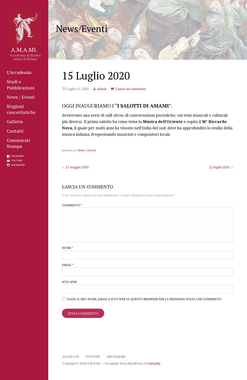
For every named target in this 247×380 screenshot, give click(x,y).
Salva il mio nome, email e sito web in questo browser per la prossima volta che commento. (144, 299)
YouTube (16, 160)
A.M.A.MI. (24, 50)
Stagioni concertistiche (21, 109)
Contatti (15, 131)
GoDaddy (153, 363)
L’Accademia (19, 72)
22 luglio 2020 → (221, 167)
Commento (72, 205)
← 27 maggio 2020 (75, 167)
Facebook (17, 156)
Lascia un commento (131, 89)
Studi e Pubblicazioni (21, 84)
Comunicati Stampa (18, 143)
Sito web (69, 282)
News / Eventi (21, 97)
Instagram (18, 165)
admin (102, 89)
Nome (67, 248)
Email (67, 265)
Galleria (15, 121)
